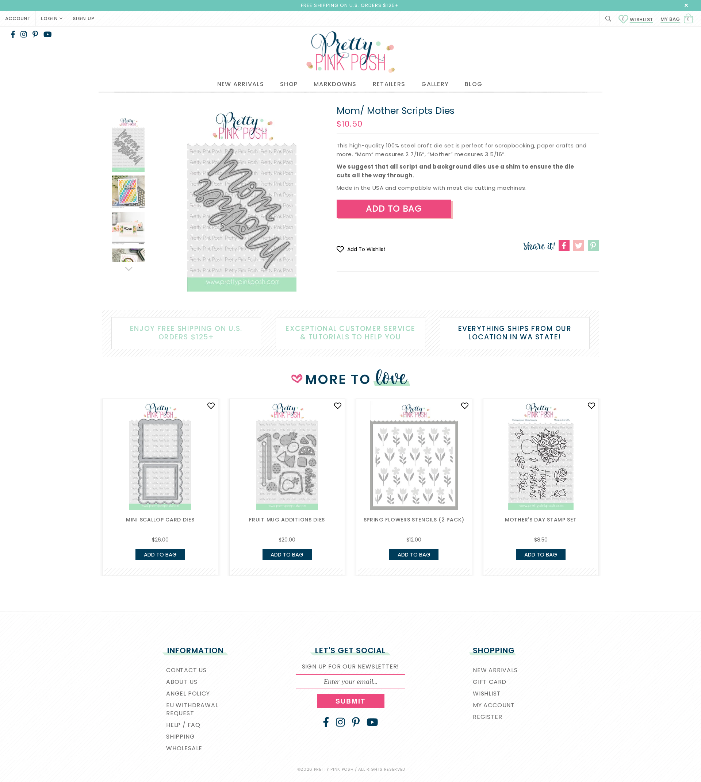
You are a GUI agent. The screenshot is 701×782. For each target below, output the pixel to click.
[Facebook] (13, 34)
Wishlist (637, 19)
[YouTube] (47, 34)
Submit (350, 701)
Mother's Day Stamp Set (540, 519)
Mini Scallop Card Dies (160, 519)
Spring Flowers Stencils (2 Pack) (414, 519)
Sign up (84, 18)
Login (50, 18)
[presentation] (91, 460)
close (686, 5)
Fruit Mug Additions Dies (287, 519)
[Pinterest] (35, 34)
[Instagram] (23, 34)
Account (17, 18)
